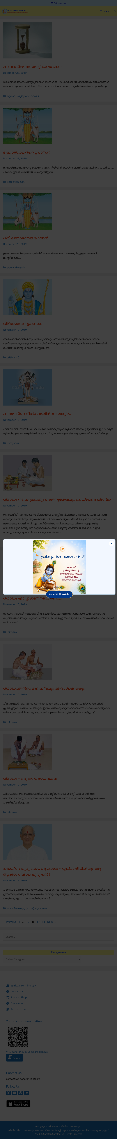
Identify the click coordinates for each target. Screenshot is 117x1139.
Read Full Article (59, 594)
